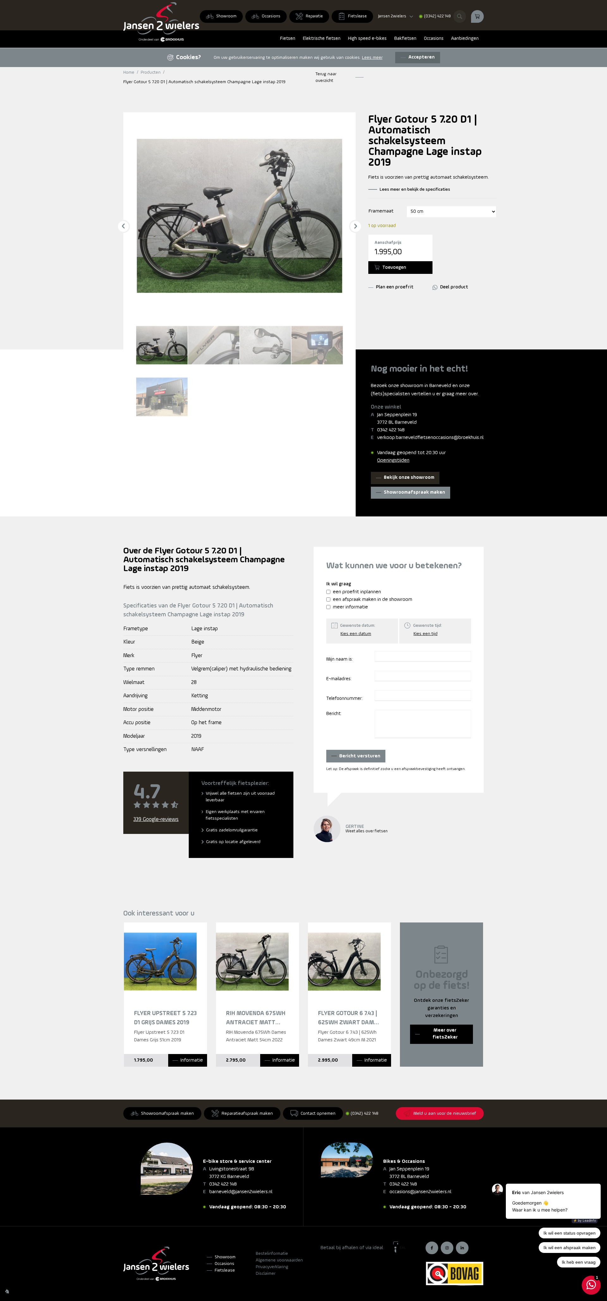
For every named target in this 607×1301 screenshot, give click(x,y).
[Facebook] (432, 1248)
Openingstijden (393, 460)
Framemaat (381, 211)
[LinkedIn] (462, 1248)
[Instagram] (447, 1248)
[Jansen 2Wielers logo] (161, 22)
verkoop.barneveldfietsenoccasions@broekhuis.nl (430, 437)
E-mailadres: (339, 679)
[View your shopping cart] (477, 16)
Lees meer (372, 57)
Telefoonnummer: (344, 698)
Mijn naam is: (339, 659)
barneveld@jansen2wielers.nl (241, 1191)
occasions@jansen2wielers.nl (420, 1191)
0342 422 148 (391, 430)
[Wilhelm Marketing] (7, 1291)
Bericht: (333, 714)
